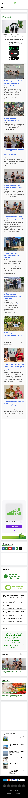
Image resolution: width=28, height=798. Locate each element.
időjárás (12, 637)
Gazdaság (10, 754)
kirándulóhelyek (20, 639)
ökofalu (16, 647)
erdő (20, 633)
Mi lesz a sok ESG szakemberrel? (15, 757)
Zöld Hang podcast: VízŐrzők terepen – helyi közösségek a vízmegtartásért (14, 367)
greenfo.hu (8, 597)
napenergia (14, 642)
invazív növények (19, 637)
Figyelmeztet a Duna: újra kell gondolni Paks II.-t (17, 745)
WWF (15, 309)
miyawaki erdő (8, 642)
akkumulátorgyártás (10, 633)
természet (7, 645)
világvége (17, 645)
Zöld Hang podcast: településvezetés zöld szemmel (11, 255)
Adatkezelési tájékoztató (10, 795)
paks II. (20, 642)
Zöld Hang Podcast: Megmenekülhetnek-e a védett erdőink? (12, 296)
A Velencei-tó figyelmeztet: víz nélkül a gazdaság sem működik (16, 752)
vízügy (13, 647)
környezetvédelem (11, 640)
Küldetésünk (10, 793)
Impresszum (21, 795)
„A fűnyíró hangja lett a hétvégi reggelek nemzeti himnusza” (17, 771)
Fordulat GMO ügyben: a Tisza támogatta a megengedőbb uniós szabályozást (17, 737)
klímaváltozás (17, 304)
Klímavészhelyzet (12, 773)
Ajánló (10, 739)
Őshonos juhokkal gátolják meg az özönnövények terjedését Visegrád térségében (12, 606)
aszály (16, 633)
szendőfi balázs (15, 644)
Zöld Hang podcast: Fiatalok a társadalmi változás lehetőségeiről (14, 83)
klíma (5, 272)
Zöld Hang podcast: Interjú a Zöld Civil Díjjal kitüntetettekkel (14, 404)
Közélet (10, 741)
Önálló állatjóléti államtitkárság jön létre (10, 601)
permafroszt (6, 644)
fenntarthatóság (14, 635)
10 (21, 421)
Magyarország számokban (9, 692)
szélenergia (21, 644)
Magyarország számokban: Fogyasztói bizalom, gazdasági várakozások (12, 696)
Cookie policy (18, 793)
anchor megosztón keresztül (17, 41)
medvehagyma (21, 640)
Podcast (5, 668)
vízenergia (20, 645)
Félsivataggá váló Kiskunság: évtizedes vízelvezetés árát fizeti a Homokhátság (16, 764)
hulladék (7, 637)
